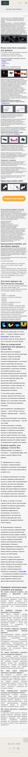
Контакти (17, 744)
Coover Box (22, 571)
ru (21, 3)
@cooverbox (5, 336)
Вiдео (9, 744)
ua (19, 3)
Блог (13, 744)
